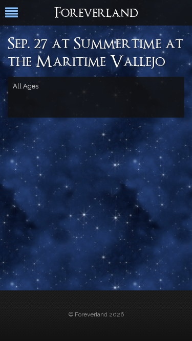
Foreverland (96, 14)
